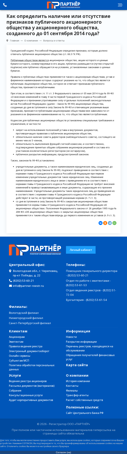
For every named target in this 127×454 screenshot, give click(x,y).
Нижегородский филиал (26, 318)
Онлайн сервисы (19, 356)
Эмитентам (16, 341)
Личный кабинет (81, 250)
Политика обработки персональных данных (31, 367)
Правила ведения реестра (25, 346)
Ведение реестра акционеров (28, 381)
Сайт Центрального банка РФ (84, 413)
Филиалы (72, 390)
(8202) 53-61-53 (76, 285)
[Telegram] (110, 223)
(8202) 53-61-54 (96, 300)
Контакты (72, 386)
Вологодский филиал (24, 313)
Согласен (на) (63, 452)
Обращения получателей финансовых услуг (90, 357)
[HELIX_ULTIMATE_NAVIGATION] (121, 5)
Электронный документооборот (29, 351)
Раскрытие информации (81, 341)
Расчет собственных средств (84, 400)
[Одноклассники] (105, 223)
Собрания (15, 390)
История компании (78, 381)
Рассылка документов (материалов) (31, 386)
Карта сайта (77, 365)
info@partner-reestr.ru (28, 286)
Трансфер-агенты (77, 395)
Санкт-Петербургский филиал (30, 323)
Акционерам (17, 337)
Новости (71, 337)
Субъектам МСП (19, 360)
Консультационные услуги (26, 395)
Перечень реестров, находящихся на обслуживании (89, 348)
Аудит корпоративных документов (31, 400)
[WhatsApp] (114, 223)
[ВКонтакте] (101, 223)
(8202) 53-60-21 (23, 281)
